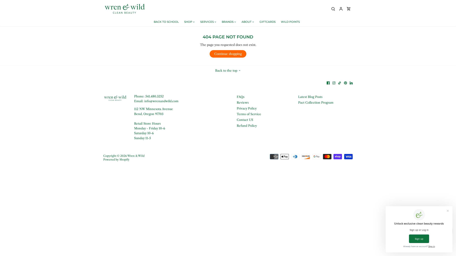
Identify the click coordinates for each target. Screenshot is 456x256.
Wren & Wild (135, 156)
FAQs (240, 97)
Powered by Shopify (116, 159)
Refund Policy (247, 125)
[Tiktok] (339, 83)
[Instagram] (333, 83)
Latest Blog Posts (310, 97)
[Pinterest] (345, 83)
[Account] (341, 9)
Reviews (243, 102)
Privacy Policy (247, 108)
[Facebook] (328, 83)
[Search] (333, 9)
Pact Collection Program (315, 102)
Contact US (245, 120)
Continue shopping (228, 54)
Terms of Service (249, 114)
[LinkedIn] (351, 83)
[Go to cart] (349, 9)
